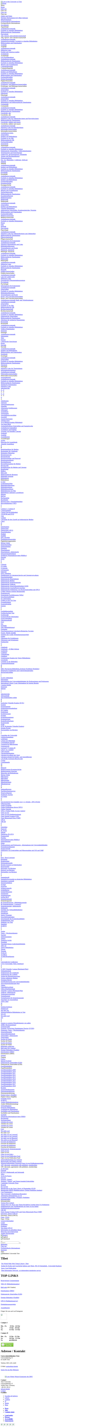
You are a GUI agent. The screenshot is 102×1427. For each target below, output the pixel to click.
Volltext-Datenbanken (8, 329)
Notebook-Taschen (7, 795)
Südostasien (4, 336)
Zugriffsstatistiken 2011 (8, 1073)
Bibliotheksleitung (6, 487)
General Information (7, 1221)
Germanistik (4, 104)
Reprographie (5, 866)
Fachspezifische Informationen (10, 21)
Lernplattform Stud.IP (8, 742)
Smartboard (4, 913)
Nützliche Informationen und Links (12, 244)
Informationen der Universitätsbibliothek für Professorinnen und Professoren (25, 681)
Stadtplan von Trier (7, 922)
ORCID (3, 821)
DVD (2, 559)
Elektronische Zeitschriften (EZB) (11, 1062)
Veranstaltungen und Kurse (9, 248)
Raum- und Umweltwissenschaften (12, 296)
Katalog (3, 705)
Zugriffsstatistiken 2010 (8, 1071)
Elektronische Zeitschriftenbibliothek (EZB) (14, 586)
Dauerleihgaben (6, 532)
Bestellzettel (4, 469)
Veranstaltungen (6, 377)
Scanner (3, 884)
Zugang (3, 1055)
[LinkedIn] (13, 1425)
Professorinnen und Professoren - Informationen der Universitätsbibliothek (24, 845)
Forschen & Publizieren (8, 1142)
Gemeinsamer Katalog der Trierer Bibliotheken (15, 658)
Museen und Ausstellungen (9, 64)
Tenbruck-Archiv (6, 940)
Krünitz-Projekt (6, 728)
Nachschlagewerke (7, 192)
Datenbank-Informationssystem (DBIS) (13, 1116)
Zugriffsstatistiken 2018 (8, 1086)
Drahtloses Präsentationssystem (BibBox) (14, 555)
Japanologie (4, 144)
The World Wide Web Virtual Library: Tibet (15, 1263)
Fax (2, 624)
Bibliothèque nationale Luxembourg (12, 492)
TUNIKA (4, 955)
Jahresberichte (5, 388)
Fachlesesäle (5, 615)
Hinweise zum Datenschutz (9, 1231)
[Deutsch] (4, 1235)
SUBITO (4, 926)
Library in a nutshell (7, 750)
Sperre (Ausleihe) (6, 915)
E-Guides (4, 566)
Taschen (3, 935)
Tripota (3, 949)
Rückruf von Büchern (8, 870)
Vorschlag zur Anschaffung (9, 1000)
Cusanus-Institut (6, 685)
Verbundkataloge (6, 1106)
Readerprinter (5, 861)
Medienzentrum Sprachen (9, 771)
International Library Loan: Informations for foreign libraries (20, 683)
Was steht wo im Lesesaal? (9, 1136)
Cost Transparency (7, 1192)
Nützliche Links (6, 386)
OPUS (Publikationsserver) (9, 1301)
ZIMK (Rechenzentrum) (8, 1025)
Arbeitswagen (5, 420)
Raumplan (4, 859)
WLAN (3, 1014)
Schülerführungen (6, 892)
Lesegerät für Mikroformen (9, 744)
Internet (3, 688)
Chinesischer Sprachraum (9, 341)
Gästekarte (4, 647)
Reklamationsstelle (7, 863)
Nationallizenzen (6, 789)
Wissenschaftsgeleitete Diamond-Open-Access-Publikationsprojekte (22, 1163)
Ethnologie (4, 93)
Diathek (3, 534)
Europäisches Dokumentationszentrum (13, 280)
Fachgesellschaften (7, 77)
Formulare (4, 629)
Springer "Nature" (6, 1179)
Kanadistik (4, 172)
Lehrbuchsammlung (7, 737)
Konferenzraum (6, 714)
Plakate (3, 832)
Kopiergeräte (5, 723)
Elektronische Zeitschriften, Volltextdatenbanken (16, 151)
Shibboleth (4, 908)
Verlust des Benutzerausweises (10, 976)
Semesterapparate (6, 899)
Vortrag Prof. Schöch (7, 1203)
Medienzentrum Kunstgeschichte (11, 769)
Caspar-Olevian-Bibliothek (9, 512)
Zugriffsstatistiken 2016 (8, 1082)
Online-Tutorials (6, 809)
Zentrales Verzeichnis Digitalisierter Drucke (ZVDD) (17, 1028)
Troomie (3, 951)
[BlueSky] (5, 1425)
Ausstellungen (5, 437)
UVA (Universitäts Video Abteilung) (12, 964)
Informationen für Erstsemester (10, 241)
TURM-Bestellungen (7, 956)
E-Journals (4, 568)
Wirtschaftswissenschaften (9, 374)
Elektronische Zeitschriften (9, 316)
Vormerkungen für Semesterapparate (12, 998)
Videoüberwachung (7, 987)
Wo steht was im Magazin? (9, 1138)
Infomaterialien (5, 1199)
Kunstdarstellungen (7, 196)
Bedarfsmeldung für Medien (10, 449)
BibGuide (4, 473)
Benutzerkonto (5, 456)
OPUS (3, 820)
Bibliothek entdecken (7, 1046)
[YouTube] (8, 1425)
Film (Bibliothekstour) (8, 627)
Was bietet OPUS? (7, 1228)
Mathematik (4, 199)
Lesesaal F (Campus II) (8, 748)
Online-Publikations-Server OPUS (12, 807)
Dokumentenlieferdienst (8, 554)
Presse (3, 223)
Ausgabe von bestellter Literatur (11, 431)
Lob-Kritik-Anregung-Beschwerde (12, 759)
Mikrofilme (4, 778)
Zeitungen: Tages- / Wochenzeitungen (13, 1030)
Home (3, 7)
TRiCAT (3, 946)
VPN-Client (4, 1001)
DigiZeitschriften (6, 545)
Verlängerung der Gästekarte (10, 973)
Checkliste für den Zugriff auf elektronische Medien (17, 519)
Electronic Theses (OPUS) (9, 1214)
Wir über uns (5, 1010)
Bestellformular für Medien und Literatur (13, 467)
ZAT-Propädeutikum (7, 57)
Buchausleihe (5, 498)
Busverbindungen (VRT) (9, 503)
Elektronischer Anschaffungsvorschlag (13, 588)
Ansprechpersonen (7, 419)
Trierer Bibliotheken (7, 947)
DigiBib (3, 536)
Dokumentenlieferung (8, 1091)
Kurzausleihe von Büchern (9, 730)
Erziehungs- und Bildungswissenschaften (14, 84)
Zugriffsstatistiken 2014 (8, 1079)
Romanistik (4, 322)
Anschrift (4, 417)
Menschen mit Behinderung (9, 773)
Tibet (2, 338)
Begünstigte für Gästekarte (9, 451)
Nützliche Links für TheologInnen (11, 368)
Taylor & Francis (6, 1176)
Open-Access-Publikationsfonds (11, 814)
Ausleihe (3, 435)
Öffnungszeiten (5, 804)
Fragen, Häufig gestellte (8, 633)
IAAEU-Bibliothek (7, 678)
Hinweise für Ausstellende (9, 442)
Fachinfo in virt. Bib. (7, 305)
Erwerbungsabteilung (7, 597)
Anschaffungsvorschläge (8, 415)
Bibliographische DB (7, 140)
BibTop (3, 496)
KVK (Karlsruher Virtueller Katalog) (12, 726)
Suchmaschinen (6, 1120)
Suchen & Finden (6, 1039)
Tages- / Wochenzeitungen (9, 933)
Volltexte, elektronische (8, 992)
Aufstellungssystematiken (9, 428)
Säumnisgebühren (6, 883)
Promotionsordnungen (8, 847)
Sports (7, 1403)
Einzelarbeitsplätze (7, 577)
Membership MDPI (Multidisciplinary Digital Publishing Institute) (21, 1190)
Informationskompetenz (8, 370)
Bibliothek (4, 1244)
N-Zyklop (4, 796)
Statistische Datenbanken (9, 385)
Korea (3, 343)
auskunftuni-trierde (12, 1366)
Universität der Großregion (9, 962)
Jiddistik (3, 162)
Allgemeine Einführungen (9, 408)
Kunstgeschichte (6, 183)
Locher (3, 760)
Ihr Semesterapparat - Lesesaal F (11, 904)
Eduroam (4, 572)
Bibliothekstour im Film (8, 491)
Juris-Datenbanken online (9, 697)
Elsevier (3, 1178)
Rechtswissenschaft (7, 309)
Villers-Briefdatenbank (8, 989)
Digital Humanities (7, 79)
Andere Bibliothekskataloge (9, 1102)
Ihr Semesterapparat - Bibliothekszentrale (14, 902)
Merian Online (5, 543)
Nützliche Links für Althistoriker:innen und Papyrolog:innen (20, 118)
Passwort (3, 829)
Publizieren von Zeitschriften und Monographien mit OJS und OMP (22, 850)
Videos (3, 985)
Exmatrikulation (6, 602)
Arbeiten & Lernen (7, 1122)
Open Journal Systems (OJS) (10, 816)
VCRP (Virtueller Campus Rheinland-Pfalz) (14, 969)
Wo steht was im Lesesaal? (9, 1134)
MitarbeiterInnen (6, 19)
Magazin (3, 768)
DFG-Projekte (5, 537)
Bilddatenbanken (6, 198)
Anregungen (5, 413)
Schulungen (4, 893)
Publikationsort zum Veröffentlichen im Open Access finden (19, 1206)
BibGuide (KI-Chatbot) (8, 1048)
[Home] (3, 3)
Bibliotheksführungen (7, 246)
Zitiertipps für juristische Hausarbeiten (13, 320)
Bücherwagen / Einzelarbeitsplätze (12, 501)
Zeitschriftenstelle (6, 1032)
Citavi (3, 521)
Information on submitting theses (11, 1230)
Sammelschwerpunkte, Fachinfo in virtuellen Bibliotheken (19, 41)
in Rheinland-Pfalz (7, 483)
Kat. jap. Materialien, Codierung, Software (14, 160)
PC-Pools (4, 830)
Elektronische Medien (8, 581)
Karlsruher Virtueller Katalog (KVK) (12, 703)
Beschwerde (5, 465)
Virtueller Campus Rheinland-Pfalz (12, 991)
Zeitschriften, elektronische (9, 1035)
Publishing (4, 1224)
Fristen (3, 636)
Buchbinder (4, 500)
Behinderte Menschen (8, 453)
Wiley (2, 1174)
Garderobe (4, 651)
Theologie (4, 365)
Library (7, 1398)
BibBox (3, 471)
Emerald (3, 1170)
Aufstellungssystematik (8, 28)
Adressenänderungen (7, 404)
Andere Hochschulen (7, 1233)
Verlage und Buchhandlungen (10, 156)
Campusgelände (6, 510)
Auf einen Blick (6, 424)
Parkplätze (4, 827)
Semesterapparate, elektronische (11, 906)
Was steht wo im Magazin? (9, 1140)
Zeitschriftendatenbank (8, 1034)
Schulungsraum (6, 895)
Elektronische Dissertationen (10, 579)
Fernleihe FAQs (6, 1098)
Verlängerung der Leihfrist (9, 974)
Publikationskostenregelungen (10, 1208)
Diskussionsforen (6, 158)
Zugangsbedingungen (7, 1089)
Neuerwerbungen (6, 793)
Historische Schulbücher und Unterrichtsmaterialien (17, 670)
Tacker (3, 931)
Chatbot (3, 518)
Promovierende (5, 848)
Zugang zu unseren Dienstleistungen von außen (16, 1023)
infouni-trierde (5, 1389)
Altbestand (4, 410)
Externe (3, 606)
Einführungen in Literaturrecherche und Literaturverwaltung (20, 575)
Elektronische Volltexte (8, 584)
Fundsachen (4, 642)
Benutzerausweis (6, 455)
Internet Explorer (6, 1061)
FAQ (2, 622)
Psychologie (4, 282)
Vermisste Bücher (6, 980)
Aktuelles (4, 406)
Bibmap (3, 494)
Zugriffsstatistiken (6, 1066)
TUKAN (4, 953)
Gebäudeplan (5, 654)
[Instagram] (10, 1425)
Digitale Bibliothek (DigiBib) (10, 1050)
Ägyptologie (5, 25)
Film (2, 224)
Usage (3, 1222)
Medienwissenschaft (7, 215)
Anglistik (4, 45)
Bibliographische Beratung (9, 474)
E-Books (3, 564)
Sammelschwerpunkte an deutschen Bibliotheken (16, 879)
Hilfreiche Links (6, 50)
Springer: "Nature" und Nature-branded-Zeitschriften (17, 1181)
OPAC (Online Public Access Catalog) (13, 811)
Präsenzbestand (5, 841)
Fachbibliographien (7, 611)
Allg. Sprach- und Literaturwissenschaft (13, 36)
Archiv (3, 440)
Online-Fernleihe (6, 805)
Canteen (7, 1399)
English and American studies (10, 52)
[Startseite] (11, 1)
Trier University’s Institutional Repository (14, 1194)
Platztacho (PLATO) (7, 834)
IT (5, 1401)
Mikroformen (5, 780)
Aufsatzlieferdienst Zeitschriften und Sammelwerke (17, 426)
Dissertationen (5, 550)
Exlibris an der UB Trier (8, 600)
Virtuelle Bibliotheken (8, 208)
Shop (6, 1405)
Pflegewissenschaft (7, 237)
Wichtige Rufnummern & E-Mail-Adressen (14, 18)
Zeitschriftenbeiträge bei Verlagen (11, 1160)
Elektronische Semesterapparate (11, 582)
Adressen (4, 403)
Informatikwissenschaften (9, 129)
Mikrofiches (4, 777)
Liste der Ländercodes (8, 277)
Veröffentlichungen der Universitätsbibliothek (15, 982)
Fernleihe (4, 625)
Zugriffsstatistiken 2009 (8, 1070)
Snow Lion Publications (8, 1268)
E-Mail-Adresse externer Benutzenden (13, 591)
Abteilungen (5, 401)
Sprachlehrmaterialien (7, 917)
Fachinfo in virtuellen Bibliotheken (12, 30)
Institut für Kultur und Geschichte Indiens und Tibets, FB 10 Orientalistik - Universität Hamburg (31, 1266)
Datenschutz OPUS (7, 530)
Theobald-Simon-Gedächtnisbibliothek (13, 944)
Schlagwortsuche (6, 888)
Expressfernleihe (6, 604)
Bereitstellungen (6, 462)
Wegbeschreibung (6, 1007)
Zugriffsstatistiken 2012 (8, 1075)
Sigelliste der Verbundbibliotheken (11, 910)
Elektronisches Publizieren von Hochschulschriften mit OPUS (20, 590)
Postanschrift (5, 836)
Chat (2, 516)
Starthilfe (3, 1115)
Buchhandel (4, 1118)
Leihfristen (4, 739)
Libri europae (5, 751)
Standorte (4, 924)
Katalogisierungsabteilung (9, 708)
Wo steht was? (5, 1016)
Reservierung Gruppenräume (10, 1280)
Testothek (4, 942)
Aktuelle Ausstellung (7, 444)
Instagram (4, 687)
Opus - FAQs (5, 1217)
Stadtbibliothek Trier (7, 920)
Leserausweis (5, 746)
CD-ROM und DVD (7, 514)
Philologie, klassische (7, 250)
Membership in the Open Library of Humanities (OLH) (18, 1188)
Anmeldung (4, 411)
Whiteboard (4, 1009)
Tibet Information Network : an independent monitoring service (21, 1270)
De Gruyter (4, 1187)
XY (2, 1018)
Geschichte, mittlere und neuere (11, 122)
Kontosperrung (5, 719)
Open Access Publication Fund (10, 1156)
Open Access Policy (7, 1154)
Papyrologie (4, 34)
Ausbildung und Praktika (9, 429)
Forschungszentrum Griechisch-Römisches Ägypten (17, 631)
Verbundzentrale (6, 971)
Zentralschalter (5, 1026)
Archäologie (5, 54)
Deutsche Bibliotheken (8, 1107)
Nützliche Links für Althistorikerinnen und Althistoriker (18, 233)
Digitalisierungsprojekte (8, 539)
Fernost (3, 340)
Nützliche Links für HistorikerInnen (12, 127)
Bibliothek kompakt (7, 476)
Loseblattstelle (5, 762)
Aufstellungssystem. (7, 133)
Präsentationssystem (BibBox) (10, 839)
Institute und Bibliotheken (9, 72)
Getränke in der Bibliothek (9, 661)
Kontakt (3, 715)
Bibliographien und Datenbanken (11, 43)
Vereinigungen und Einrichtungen (11, 153)
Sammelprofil (5, 877)
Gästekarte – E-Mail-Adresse (10, 649)
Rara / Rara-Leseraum (8, 857)
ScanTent (4, 886)
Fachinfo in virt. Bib (7, 138)
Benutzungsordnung (7, 460)
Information (4, 679)
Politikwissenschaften (7, 271)
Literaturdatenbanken (7, 753)
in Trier (3, 482)
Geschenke (4, 660)
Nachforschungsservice (8, 791)
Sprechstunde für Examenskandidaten (13, 919)
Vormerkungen (5, 996)
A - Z (2, 390)
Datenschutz (5, 528)
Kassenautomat (5, 706)
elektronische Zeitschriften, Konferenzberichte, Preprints (18, 210)
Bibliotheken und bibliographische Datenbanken (16, 102)
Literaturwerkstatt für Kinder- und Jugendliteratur (16, 757)
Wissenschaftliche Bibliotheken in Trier (13, 1012)
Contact (3, 1391)
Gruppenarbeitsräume (7, 663)
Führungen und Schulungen (9, 640)
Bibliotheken (5, 478)
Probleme (4, 1226)
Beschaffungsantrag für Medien (11, 464)
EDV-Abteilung (6, 573)
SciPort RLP (5, 897)
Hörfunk (3, 226)
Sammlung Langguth (7, 881)
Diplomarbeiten (6, 546)
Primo (3, 843)
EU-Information (6, 599)
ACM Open (4, 1169)
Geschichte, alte (6, 113)
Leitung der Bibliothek (8, 741)
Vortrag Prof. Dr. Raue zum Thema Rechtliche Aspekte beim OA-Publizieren (25, 1205)
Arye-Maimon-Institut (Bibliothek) (12, 422)
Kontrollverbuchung (7, 721)
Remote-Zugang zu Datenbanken (11, 865)
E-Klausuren (5, 570)
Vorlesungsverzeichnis (8, 994)
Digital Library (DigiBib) (9, 1095)
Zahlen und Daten (6, 16)
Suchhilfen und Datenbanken (10, 1111)
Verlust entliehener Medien (9, 978)
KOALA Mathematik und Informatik (12, 1172)
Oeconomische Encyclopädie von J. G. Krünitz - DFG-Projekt (20, 802)
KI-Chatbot (4, 710)
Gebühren (4, 656)
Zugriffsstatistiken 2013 (8, 1077)
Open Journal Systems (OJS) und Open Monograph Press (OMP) (21, 1212)
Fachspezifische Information (10, 616)
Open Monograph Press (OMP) (11, 818)
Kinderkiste (4, 712)
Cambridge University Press (9, 1183)
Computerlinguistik (7, 66)
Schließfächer (5, 890)
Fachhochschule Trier (7, 613)
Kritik (2, 724)
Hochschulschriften (7, 672)
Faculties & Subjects (11, 1396)
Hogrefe (3, 1185)
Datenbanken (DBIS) (7, 1052)
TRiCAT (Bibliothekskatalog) (10, 1284)
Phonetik (3, 269)
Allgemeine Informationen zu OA (11, 1196)
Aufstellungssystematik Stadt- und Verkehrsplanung (17, 300)
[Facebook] (2, 1425)
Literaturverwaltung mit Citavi (10, 755)
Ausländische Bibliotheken (9, 1109)
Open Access (5, 813)
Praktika (3, 838)
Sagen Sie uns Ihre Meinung (10, 1370)
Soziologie (4, 354)
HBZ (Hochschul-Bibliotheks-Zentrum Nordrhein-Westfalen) (20, 669)
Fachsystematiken (6, 618)
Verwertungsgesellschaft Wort (10, 983)
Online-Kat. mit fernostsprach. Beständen (14, 154)
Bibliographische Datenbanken (10, 32)
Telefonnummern (6, 937)
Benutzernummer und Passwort (11, 458)
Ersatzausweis (5, 593)
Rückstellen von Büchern (9, 872)
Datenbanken (5, 527)
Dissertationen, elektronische (10, 552)
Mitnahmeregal (5, 784)
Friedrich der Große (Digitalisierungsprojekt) (15, 634)
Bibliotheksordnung (7, 489)
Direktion (4, 548)
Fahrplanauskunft (6, 620)
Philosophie (4, 259)
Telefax (3, 938)
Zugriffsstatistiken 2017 (8, 1084)
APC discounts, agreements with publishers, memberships (19, 1165)
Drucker (3, 557)
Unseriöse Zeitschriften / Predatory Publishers (15, 1197)
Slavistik (3, 345)
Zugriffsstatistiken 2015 (8, 1080)
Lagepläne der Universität (9, 735)
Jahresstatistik (5, 696)
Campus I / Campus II (8, 509)
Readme (3, 1088)
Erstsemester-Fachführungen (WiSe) (12, 595)
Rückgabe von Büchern (8, 868)
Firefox (3, 1059)
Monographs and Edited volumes (11, 1161)
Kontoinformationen (7, 717)
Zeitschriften (5, 90)
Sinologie (4, 331)
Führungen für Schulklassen (9, 638)
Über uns (4, 9)
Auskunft (4, 433)
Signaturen (4, 911)
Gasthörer (4, 652)
